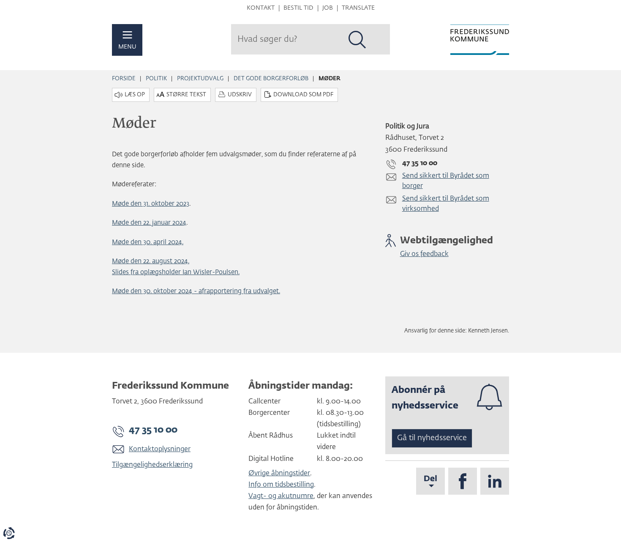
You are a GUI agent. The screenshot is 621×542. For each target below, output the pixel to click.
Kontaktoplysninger (160, 449)
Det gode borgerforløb (271, 79)
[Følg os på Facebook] (462, 481)
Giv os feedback (424, 254)
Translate (358, 8)
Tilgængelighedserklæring (152, 465)
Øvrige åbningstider (279, 473)
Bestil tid (298, 8)
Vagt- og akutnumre (280, 496)
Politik (156, 79)
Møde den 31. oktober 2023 (150, 204)
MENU (127, 47)
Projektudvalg (200, 79)
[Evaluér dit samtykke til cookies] (9, 533)
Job (327, 8)
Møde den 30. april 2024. (147, 242)
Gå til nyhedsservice (432, 438)
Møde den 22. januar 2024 (149, 223)
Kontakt (261, 8)
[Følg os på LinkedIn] (494, 481)
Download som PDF (303, 95)
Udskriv (240, 95)
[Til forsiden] (479, 39)
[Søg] (357, 39)
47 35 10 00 (153, 430)
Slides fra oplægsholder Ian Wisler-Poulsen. (176, 272)
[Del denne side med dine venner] (430, 481)
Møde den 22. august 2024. (150, 261)
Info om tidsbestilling (281, 485)
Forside (124, 79)
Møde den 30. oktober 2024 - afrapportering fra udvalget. (196, 291)
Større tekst (186, 95)
